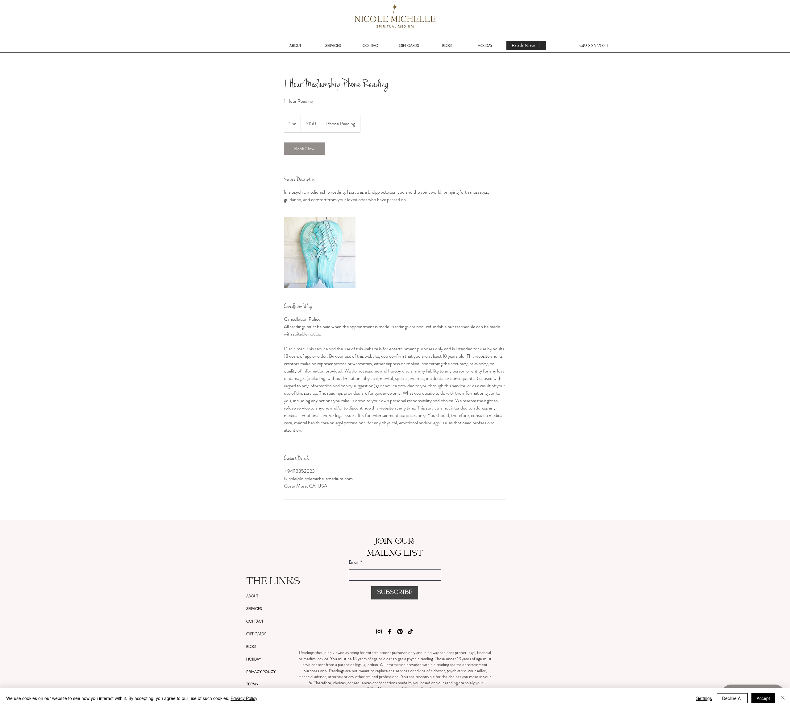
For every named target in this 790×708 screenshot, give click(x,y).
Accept (763, 698)
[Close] (782, 698)
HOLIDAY (253, 659)
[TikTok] (410, 631)
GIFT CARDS (256, 633)
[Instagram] (379, 631)
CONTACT (254, 621)
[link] (304, 148)
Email (354, 562)
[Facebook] (389, 631)
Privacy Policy (244, 698)
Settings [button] (704, 698)
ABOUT (252, 596)
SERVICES (254, 608)
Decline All (732, 698)
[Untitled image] (320, 252)
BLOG (251, 646)
